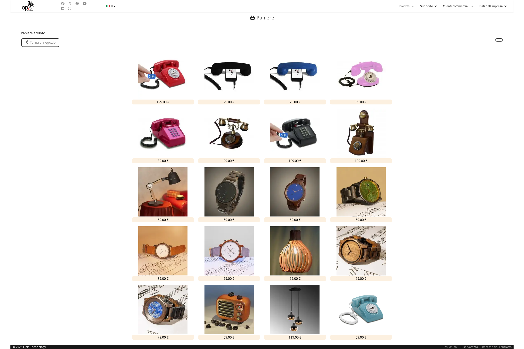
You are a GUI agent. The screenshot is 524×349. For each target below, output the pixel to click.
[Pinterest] (77, 3)
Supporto (426, 6)
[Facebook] (62, 3)
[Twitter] (70, 3)
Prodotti (404, 6)
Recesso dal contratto (497, 347)
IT (112, 6)
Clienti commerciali (456, 6)
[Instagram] (69, 8)
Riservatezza (469, 347)
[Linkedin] (62, 8)
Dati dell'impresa (491, 6)
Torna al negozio (42, 42)
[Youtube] (85, 3)
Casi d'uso (450, 347)
